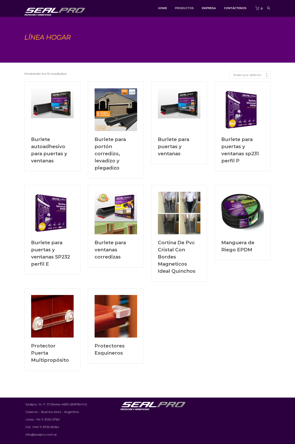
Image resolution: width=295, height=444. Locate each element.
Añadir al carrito (52, 109)
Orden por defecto (247, 75)
